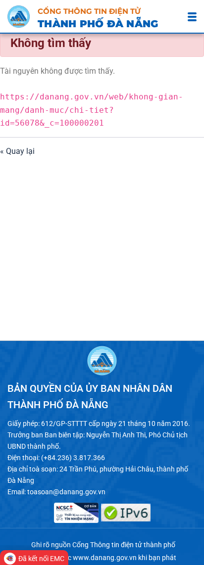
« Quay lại (17, 151)
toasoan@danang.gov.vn (66, 492)
